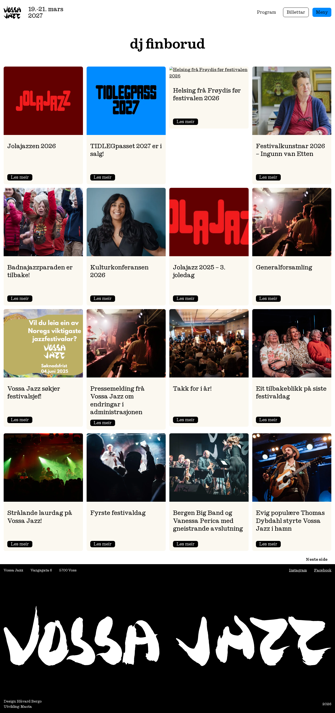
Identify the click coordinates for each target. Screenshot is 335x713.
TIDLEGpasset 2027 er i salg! (126, 149)
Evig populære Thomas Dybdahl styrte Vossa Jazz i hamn (290, 520)
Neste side (316, 559)
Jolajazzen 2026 (31, 146)
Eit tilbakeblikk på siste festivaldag (291, 392)
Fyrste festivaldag (118, 512)
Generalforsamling (284, 267)
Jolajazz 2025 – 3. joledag (199, 271)
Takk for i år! (192, 388)
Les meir (21, 177)
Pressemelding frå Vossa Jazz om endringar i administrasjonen (117, 400)
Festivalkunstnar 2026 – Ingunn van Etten (290, 149)
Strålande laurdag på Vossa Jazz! (39, 516)
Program (266, 12)
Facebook (322, 570)
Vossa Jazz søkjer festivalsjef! (33, 392)
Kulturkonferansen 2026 (119, 271)
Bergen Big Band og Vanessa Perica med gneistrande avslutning (208, 520)
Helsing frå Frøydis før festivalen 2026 (207, 94)
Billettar (296, 12)
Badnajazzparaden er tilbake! (40, 271)
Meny (322, 12)
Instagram (298, 570)
